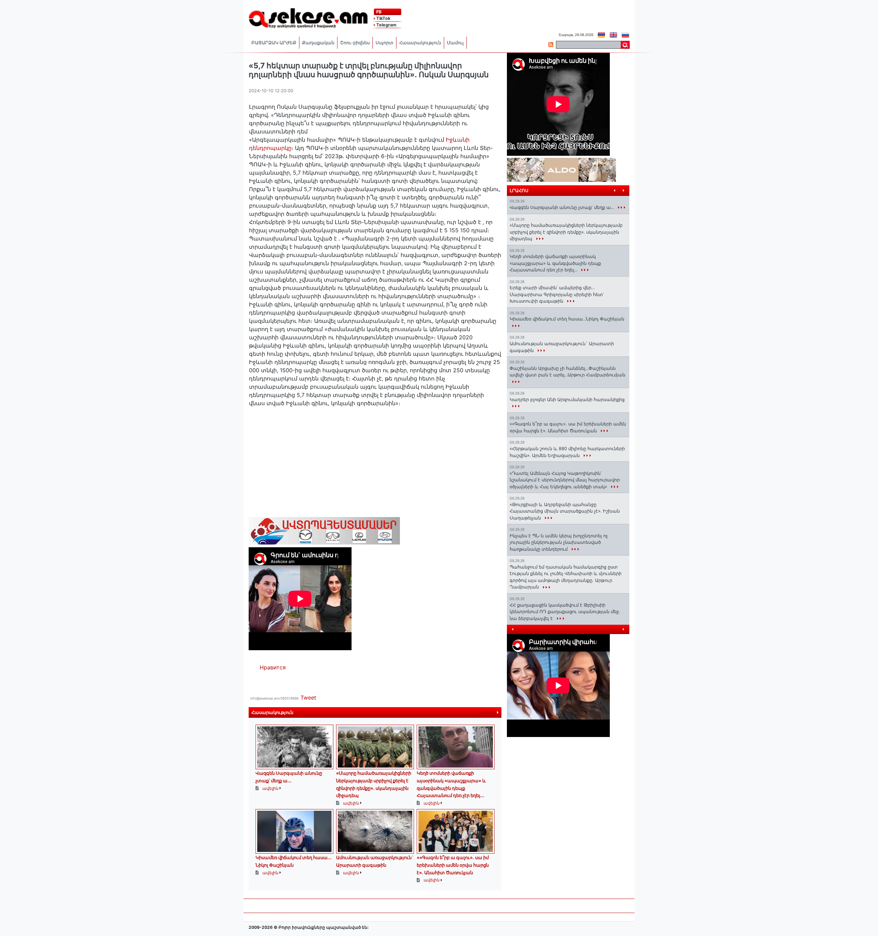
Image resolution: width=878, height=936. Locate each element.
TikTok (382, 18)
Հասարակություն (420, 42)
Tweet (308, 697)
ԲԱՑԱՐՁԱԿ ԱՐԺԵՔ (273, 42)
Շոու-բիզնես (355, 42)
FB (378, 11)
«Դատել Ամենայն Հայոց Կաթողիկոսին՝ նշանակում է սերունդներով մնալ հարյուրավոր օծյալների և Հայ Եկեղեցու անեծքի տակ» (565, 479)
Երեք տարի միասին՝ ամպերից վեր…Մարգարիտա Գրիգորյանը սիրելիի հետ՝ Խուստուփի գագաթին (557, 294)
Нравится (273, 667)
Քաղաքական (318, 42)
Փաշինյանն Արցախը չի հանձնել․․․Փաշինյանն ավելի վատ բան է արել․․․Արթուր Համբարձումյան (567, 371)
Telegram (385, 24)
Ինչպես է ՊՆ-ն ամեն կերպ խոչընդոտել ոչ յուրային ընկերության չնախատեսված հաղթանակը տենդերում (559, 542)
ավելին (488, 712)
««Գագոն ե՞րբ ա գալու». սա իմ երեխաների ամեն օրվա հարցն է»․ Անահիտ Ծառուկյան (453, 865)
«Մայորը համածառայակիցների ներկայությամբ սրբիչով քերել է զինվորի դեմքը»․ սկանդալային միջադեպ (566, 231)
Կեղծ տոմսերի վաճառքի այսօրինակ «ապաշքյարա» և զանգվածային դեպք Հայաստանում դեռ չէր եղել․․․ (555, 263)
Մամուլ (455, 42)
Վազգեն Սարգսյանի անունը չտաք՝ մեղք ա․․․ (562, 207)
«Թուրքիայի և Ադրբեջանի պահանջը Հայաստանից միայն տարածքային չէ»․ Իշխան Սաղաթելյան (565, 511)
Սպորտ (384, 42)
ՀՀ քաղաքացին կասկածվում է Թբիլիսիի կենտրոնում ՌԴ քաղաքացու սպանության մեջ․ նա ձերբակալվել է (565, 611)
